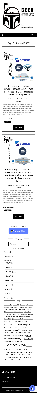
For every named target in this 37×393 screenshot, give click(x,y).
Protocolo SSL (20, 335)
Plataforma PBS (22, 321)
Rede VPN (9, 342)
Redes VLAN (28, 339)
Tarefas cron (16, 359)
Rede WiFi (18, 341)
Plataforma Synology (12, 330)
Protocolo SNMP (13, 332)
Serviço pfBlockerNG (9, 357)
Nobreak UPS (18, 319)
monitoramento (24, 316)
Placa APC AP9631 (11, 321)
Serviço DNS (11, 355)
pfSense (7, 276)
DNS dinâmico (19, 311)
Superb (29, 390)
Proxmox (8, 280)
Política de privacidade (8, 377)
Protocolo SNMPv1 (24, 332)
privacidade (23, 330)
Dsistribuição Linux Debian (17, 314)
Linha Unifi (16, 316)
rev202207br (15, 345)
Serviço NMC (27, 354)
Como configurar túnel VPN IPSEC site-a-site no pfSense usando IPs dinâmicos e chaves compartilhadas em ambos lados (18, 175)
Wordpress (7, 298)
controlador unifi (10, 311)
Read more (18, 127)
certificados (10, 309)
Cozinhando (7, 256)
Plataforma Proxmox (10, 328)
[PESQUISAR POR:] (18, 244)
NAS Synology (9, 272)
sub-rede (9, 359)
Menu (33, 35)
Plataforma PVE (21, 328)
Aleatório (7, 252)
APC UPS (8, 263)
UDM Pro (8, 293)
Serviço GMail (20, 354)
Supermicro (8, 285)
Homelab (6, 260)
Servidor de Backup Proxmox (20, 352)
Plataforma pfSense (17, 324)
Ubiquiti (7, 289)
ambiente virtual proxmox (11, 305)
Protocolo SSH (9, 335)
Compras (7, 267)
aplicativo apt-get (24, 304)
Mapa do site (5, 381)
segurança (12, 349)
